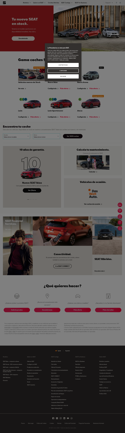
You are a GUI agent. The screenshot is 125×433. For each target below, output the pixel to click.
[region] (63, 62)
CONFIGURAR (63, 70)
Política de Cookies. (64, 59)
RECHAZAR (63, 76)
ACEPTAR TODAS (63, 65)
